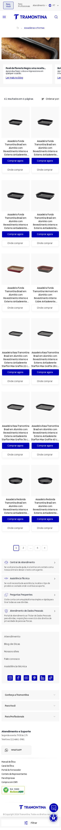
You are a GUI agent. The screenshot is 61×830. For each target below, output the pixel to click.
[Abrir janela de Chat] (53, 807)
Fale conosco (12, 658)
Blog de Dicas (12, 644)
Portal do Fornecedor (11, 770)
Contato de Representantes (14, 774)
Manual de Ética (8, 762)
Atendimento (39, 5)
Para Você (8, 5)
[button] (53, 818)
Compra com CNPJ (10, 782)
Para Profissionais (24, 5)
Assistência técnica (15, 666)
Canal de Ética (8, 766)
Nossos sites (11, 651)
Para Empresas (8, 778)
